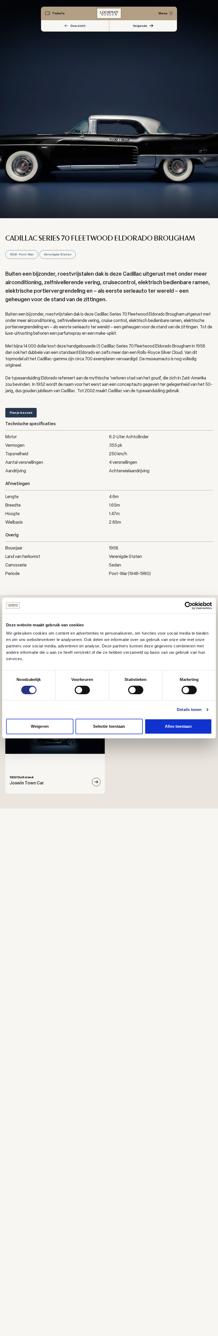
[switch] (82, 690)
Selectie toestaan (109, 726)
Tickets (58, 13)
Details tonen (189, 709)
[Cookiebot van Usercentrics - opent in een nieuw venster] (188, 606)
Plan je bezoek (21, 413)
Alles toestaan (178, 726)
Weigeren (40, 726)
